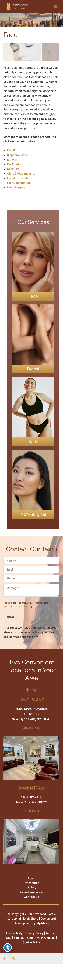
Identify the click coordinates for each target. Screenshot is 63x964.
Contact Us (31, 896)
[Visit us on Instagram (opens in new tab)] (35, 689)
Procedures (31, 883)
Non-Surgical (33, 514)
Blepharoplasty (17, 155)
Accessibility (14, 933)
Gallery (31, 887)
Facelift (12, 150)
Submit (10, 617)
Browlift (12, 159)
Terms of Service (20, 606)
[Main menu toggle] (55, 6)
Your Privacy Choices (41, 937)
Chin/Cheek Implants (21, 173)
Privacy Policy (34, 933)
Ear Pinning (14, 164)
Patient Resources (31, 892)
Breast (33, 369)
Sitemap (19, 937)
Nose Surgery (16, 187)
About (31, 878)
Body (33, 441)
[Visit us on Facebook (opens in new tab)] (27, 689)
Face (33, 296)
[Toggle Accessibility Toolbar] (8, 947)
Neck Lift (13, 169)
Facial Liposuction (19, 178)
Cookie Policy (31, 942)
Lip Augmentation (19, 182)
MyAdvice (42, 923)
